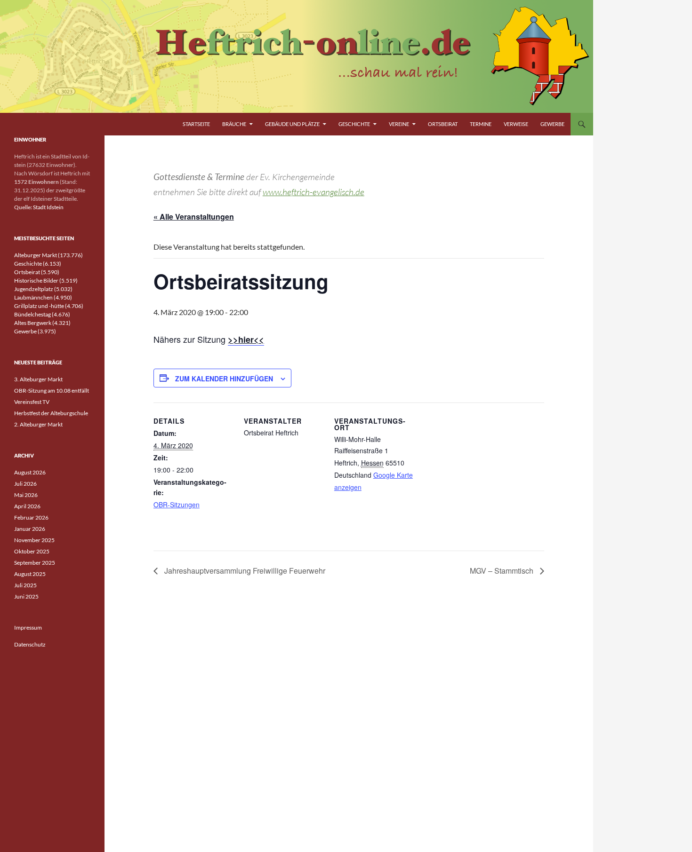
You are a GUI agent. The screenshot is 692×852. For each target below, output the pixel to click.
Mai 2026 (26, 494)
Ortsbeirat (443, 124)
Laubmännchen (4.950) (43, 297)
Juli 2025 (25, 585)
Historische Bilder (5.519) (46, 280)
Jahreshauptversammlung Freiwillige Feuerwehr (243, 570)
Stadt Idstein (48, 207)
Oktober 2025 (31, 551)
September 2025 (34, 562)
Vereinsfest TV (31, 401)
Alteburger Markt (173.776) (48, 255)
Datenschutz (30, 644)
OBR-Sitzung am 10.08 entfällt (51, 390)
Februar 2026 (31, 517)
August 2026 (30, 472)
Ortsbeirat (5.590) (36, 272)
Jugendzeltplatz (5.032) (43, 288)
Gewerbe (552, 124)
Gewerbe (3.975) (35, 331)
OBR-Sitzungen (176, 504)
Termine (480, 124)
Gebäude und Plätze (292, 124)
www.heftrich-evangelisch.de (313, 191)
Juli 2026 (25, 483)
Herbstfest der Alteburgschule (51, 413)
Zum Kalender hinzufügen (224, 378)
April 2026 (27, 506)
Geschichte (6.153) (37, 263)
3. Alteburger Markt (38, 379)
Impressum (28, 627)
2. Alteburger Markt (38, 424)
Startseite (196, 124)
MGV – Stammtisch (502, 570)
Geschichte (354, 124)
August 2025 (30, 573)
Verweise (516, 124)
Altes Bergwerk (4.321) (42, 322)
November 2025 (34, 540)
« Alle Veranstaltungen (193, 216)
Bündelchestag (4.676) (42, 314)
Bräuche (234, 124)
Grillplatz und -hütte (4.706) (48, 305)
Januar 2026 (29, 528)
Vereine (399, 124)
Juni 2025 (26, 596)
